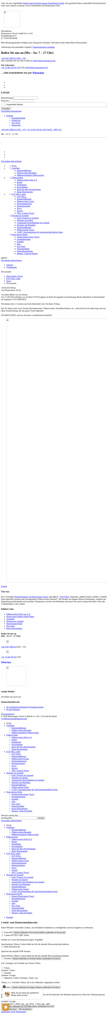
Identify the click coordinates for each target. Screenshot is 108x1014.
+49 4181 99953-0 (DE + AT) (13, 58)
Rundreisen (16, 742)
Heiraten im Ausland (14, 621)
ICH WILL (65, 597)
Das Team (16, 123)
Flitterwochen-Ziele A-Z (22, 737)
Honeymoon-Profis (14, 624)
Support (9, 265)
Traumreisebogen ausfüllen (43, 47)
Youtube (7, 973)
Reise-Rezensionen (14, 628)
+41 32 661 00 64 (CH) (11, 67)
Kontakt (9, 116)
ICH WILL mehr (13, 752)
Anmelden (6, 109)
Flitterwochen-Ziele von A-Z (18, 614)
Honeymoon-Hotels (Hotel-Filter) (20, 616)
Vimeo (7, 968)
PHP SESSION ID (12, 947)
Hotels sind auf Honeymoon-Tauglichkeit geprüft (43, 3)
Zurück (4, 586)
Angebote (10, 619)
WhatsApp (38, 72)
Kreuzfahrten (17, 744)
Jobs (13, 801)
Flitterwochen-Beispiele (21, 730)
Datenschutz (21, 1012)
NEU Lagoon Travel (20, 770)
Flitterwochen (12, 735)
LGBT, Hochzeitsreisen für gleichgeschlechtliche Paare (35, 789)
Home (8, 723)
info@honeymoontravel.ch (37, 67)
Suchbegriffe (6, 818)
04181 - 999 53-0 (54, 130)
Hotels (14, 740)
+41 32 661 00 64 (8, 657)
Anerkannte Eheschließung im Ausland (28, 780)
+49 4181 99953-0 (9, 647)
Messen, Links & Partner (22, 811)
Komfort (7, 958)
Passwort (5, 101)
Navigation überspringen (11, 111)
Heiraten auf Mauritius (21, 782)
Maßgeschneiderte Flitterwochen (25, 733)
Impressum (16, 125)
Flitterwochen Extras (20, 759)
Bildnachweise (21, 719)
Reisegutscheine (18, 763)
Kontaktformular (18, 118)
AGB (3, 719)
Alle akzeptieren (25, 1009)
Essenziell (8, 932)
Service (15, 768)
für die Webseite (13, 709)
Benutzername (7, 98)
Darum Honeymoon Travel (23, 794)
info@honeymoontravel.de (44, 61)
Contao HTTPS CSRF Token (16, 935)
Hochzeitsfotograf (19, 761)
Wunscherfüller (18, 806)
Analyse (7, 987)
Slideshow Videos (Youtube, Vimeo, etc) (21, 978)
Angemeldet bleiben (14, 104)
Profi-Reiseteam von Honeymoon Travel (31, 597)
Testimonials (11, 267)
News (14, 766)
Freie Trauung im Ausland (22, 775)
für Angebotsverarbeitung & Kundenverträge (25, 707)
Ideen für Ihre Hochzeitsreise (24, 747)
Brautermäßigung (19, 728)
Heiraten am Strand (20, 778)
